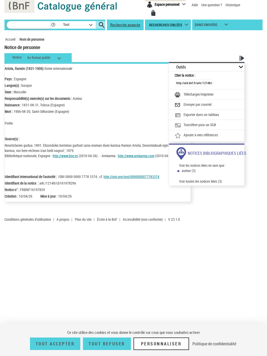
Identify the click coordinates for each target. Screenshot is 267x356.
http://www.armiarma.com (136, 155)
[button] (53, 25)
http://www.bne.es (65, 155)
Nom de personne (32, 39)
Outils (181, 67)
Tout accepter (55, 344)
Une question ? (212, 4)
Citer (185, 75)
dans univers (206, 26)
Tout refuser (107, 344)
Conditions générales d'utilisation (27, 219)
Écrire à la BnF (107, 219)
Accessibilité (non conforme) (143, 219)
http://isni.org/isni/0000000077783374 (131, 176)
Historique (233, 4)
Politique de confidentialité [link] (214, 344)
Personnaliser (161, 344)
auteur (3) (189, 170)
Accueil (10, 39)
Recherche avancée (125, 24)
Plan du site (83, 219)
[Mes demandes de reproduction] (153, 13)
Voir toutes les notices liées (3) (200, 181)
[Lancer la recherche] (102, 25)
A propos (63, 219)
